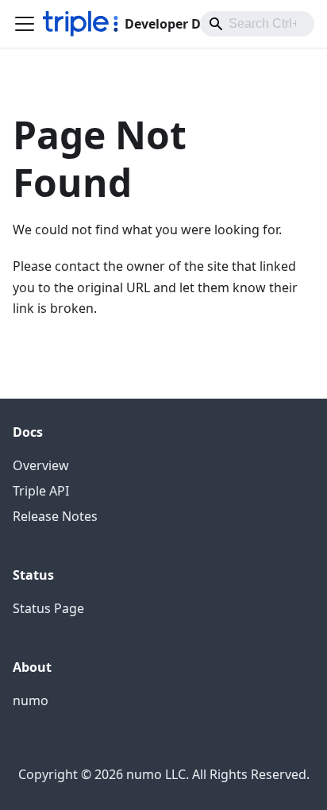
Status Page (48, 608)
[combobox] (257, 24)
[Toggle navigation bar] (25, 24)
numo (30, 700)
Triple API (41, 490)
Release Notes (55, 516)
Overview (41, 465)
